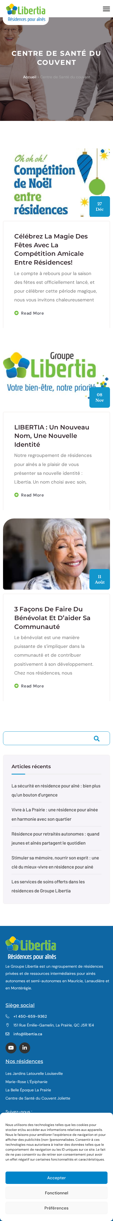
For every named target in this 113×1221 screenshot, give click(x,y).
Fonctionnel (56, 1193)
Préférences (56, 1208)
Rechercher (97, 739)
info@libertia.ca (27, 1033)
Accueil (29, 76)
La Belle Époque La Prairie (28, 1089)
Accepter (56, 1178)
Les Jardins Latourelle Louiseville (34, 1073)
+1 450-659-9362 (30, 1016)
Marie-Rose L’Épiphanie (26, 1081)
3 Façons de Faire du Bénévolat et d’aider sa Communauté (52, 617)
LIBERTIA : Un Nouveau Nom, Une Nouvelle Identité (51, 435)
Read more (32, 313)
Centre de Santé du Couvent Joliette (37, 1098)
